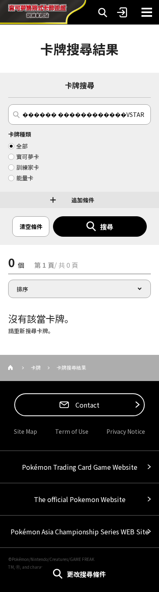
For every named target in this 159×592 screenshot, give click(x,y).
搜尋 (106, 226)
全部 (22, 146)
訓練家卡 (27, 167)
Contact (86, 405)
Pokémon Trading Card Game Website (79, 467)
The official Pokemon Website (80, 499)
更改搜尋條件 (86, 574)
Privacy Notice (125, 431)
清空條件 (31, 226)
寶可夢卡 (27, 156)
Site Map (25, 431)
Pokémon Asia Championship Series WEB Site (80, 531)
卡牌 (36, 367)
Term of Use (71, 431)
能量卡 (24, 178)
